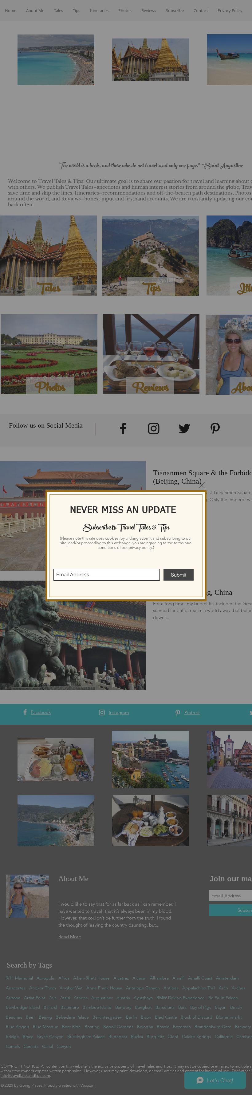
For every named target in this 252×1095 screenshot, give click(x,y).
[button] (202, 485)
